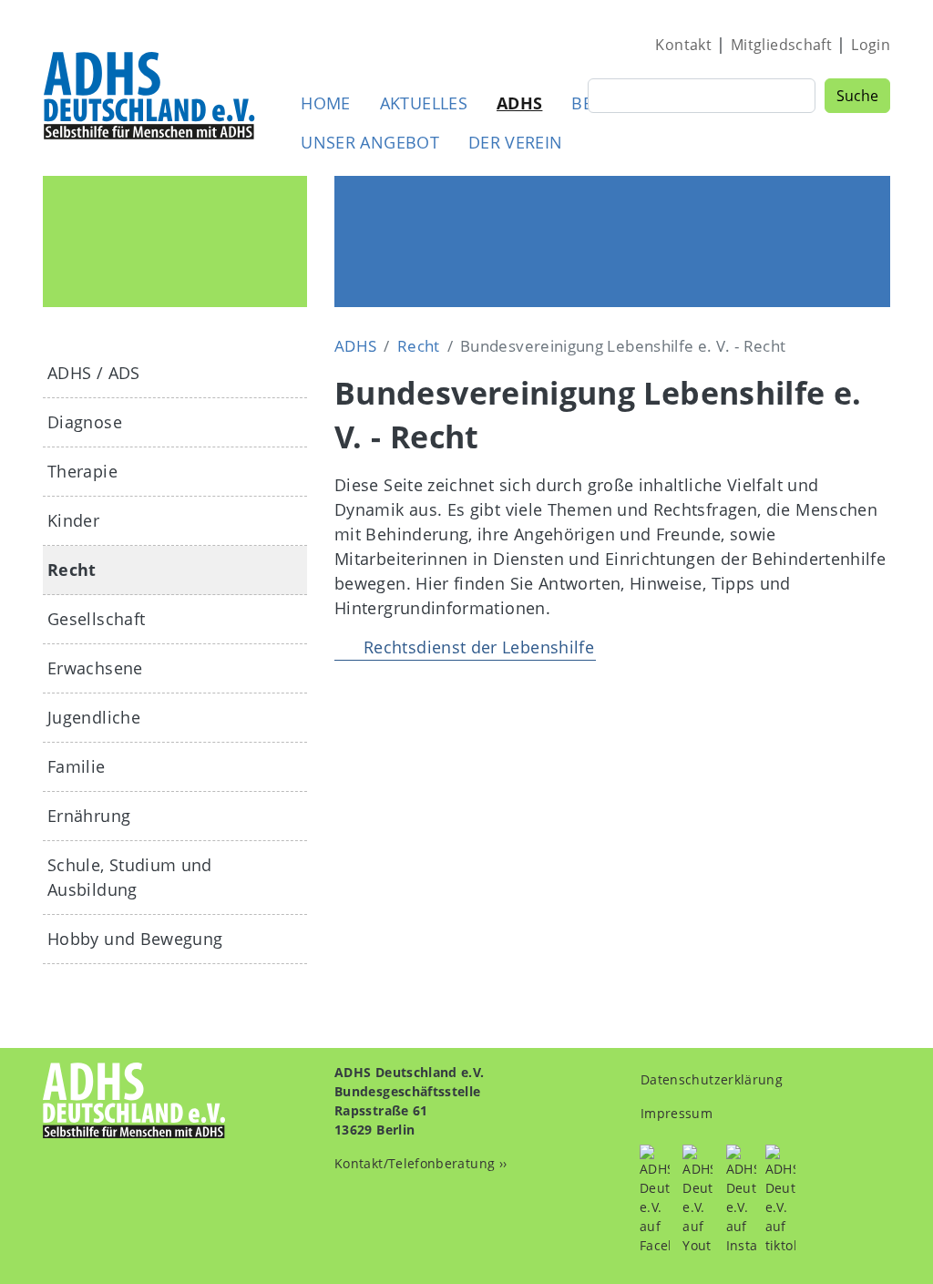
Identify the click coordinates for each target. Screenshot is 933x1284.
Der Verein (515, 142)
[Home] (150, 94)
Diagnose (84, 422)
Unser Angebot (370, 142)
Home (325, 103)
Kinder (73, 520)
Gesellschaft (96, 619)
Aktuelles (423, 103)
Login (870, 45)
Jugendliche (93, 717)
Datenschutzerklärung (712, 1079)
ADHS (519, 103)
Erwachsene (95, 668)
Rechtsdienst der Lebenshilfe (479, 647)
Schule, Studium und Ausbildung (129, 877)
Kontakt (683, 45)
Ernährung (88, 816)
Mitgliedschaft (781, 45)
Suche (857, 96)
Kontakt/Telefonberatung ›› (420, 1163)
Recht (418, 345)
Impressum (677, 1113)
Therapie (82, 471)
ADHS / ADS (93, 373)
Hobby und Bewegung (134, 939)
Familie (76, 766)
